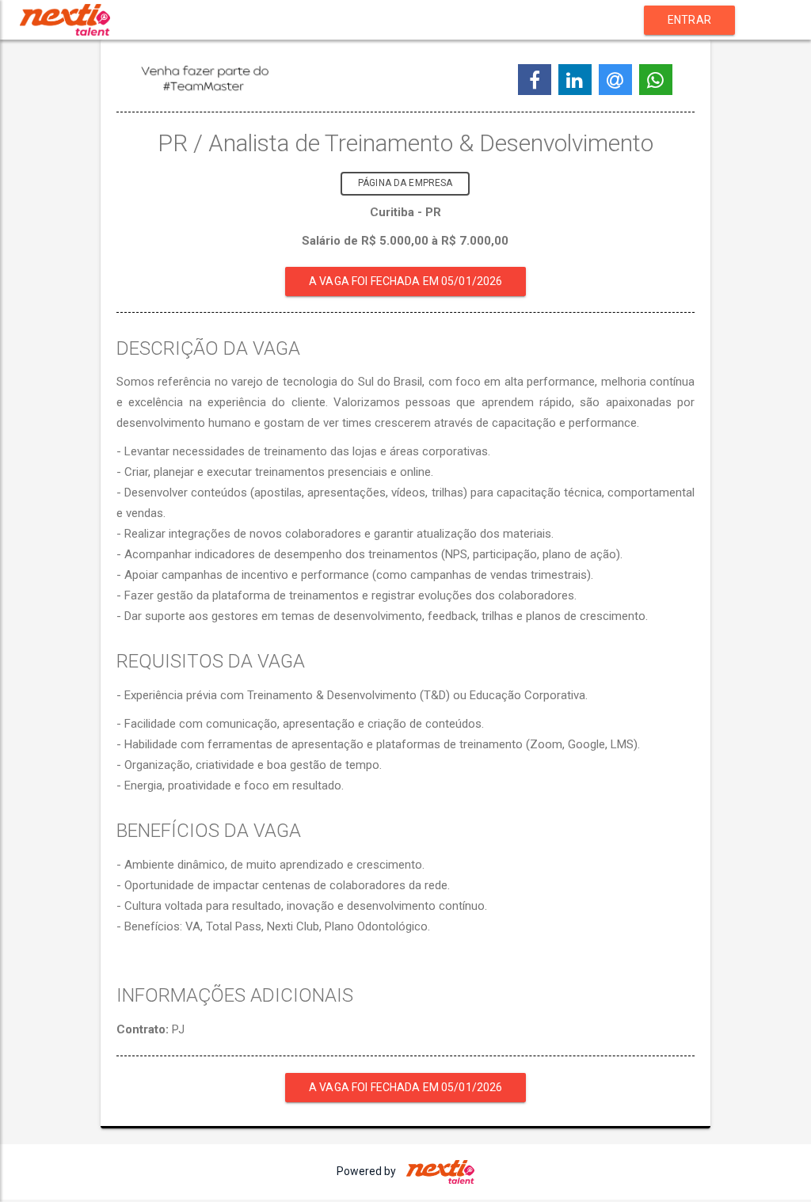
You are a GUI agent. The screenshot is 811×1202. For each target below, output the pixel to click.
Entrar (689, 19)
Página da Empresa (405, 182)
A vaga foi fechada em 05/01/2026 (405, 281)
